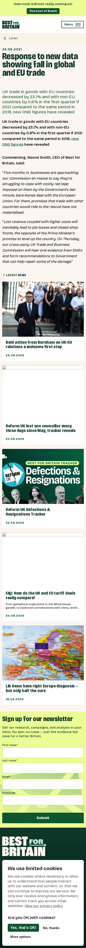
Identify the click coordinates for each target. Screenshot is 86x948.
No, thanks (51, 928)
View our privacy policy (43, 906)
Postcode (8, 792)
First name (10, 745)
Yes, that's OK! (23, 928)
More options (20, 937)
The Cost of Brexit (43, 11)
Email (6, 776)
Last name (9, 760)
